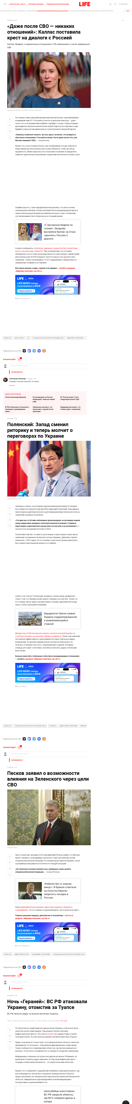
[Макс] (29, 351)
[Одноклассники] (44, 351)
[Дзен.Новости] (24, 351)
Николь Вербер (21, 686)
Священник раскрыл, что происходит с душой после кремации (43, 409)
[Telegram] (34, 351)
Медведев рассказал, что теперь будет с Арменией (70, 408)
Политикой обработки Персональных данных (52, 11)
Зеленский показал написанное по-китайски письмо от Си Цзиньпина (14, 1057)
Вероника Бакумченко (23, 298)
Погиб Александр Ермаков (15, 397)
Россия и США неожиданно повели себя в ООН (43, 1046)
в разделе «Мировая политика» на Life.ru (42, 659)
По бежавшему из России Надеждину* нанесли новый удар (44, 399)
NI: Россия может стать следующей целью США (69, 398)
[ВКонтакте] (39, 351)
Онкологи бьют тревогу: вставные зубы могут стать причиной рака (16, 1047)
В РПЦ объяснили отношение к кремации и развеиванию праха (17, 409)
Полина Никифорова (23, 990)
